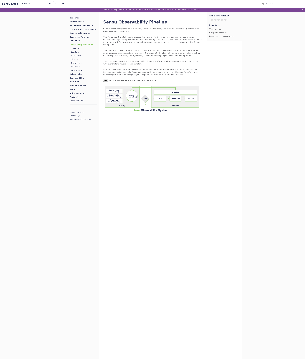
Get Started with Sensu (81, 25)
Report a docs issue (219, 33)
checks (188, 39)
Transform (76, 63)
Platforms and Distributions (83, 29)
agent (116, 37)
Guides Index (76, 74)
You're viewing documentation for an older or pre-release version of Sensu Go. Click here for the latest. (151, 9)
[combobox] (282, 4)
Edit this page (75, 116)
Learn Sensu (76, 101)
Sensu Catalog (77, 85)
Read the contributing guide (80, 119)
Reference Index (77, 93)
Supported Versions (79, 37)
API (71, 89)
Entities (74, 48)
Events (74, 52)
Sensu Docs (10, 3)
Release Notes (77, 22)
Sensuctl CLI (76, 78)
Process (75, 66)
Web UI (73, 82)
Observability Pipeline (80, 44)
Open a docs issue (77, 112)
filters (149, 61)
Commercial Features (80, 33)
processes (173, 61)
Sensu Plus (75, 41)
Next (105, 80)
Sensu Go (74, 18)
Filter (73, 59)
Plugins (73, 97)
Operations (75, 70)
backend (171, 39)
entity (152, 39)
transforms (158, 61)
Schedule (75, 55)
